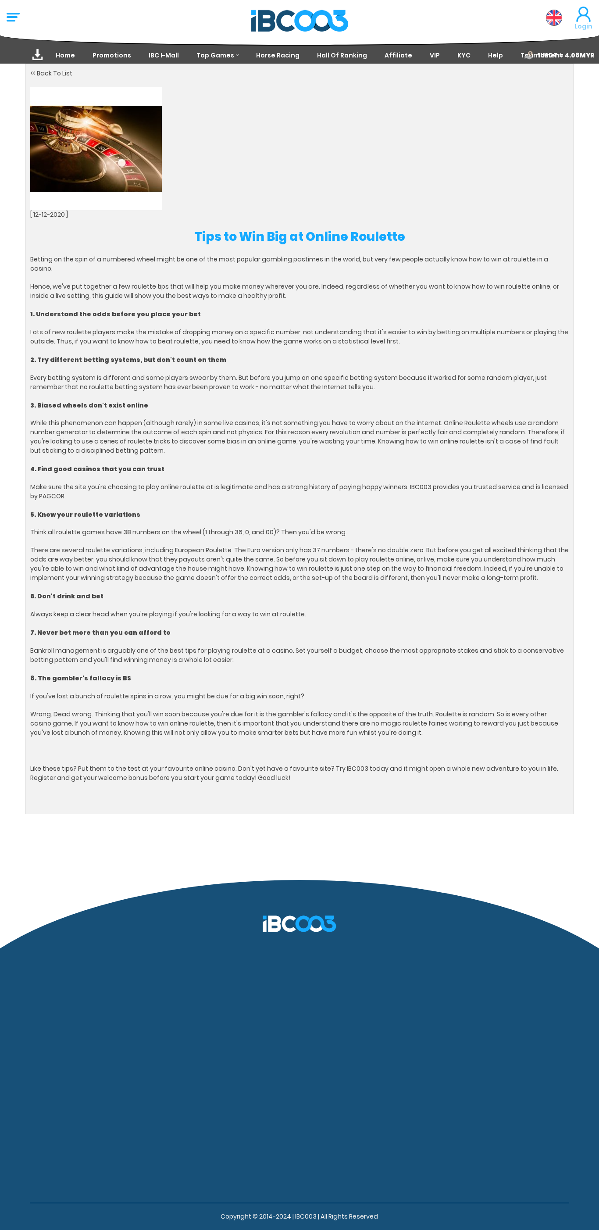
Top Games (215, 55)
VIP (435, 55)
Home (65, 55)
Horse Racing (278, 55)
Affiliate (398, 55)
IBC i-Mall (164, 55)
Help (495, 55)
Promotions (112, 55)
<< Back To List (51, 73)
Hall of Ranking (342, 55)
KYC (464, 55)
